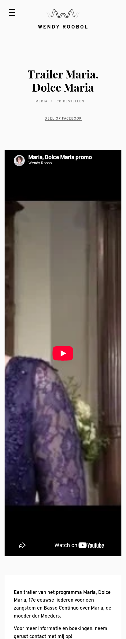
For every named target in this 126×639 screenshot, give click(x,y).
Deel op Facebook (63, 118)
